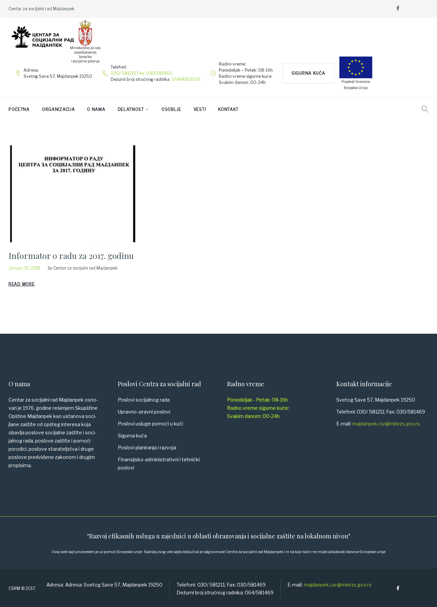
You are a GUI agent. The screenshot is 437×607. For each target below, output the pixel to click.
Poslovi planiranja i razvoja (147, 447)
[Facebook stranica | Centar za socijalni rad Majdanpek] (397, 9)
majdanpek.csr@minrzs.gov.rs (386, 424)
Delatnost (131, 109)
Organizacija (58, 109)
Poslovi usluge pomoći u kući (150, 424)
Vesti (200, 109)
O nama (96, 109)
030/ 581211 (123, 73)
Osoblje (171, 109)
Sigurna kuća (308, 73)
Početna (19, 109)
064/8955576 (185, 79)
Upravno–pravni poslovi (144, 412)
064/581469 (259, 592)
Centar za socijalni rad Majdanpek (85, 268)
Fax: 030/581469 (154, 73)
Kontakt (228, 109)
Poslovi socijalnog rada (144, 400)
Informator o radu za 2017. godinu (71, 255)
